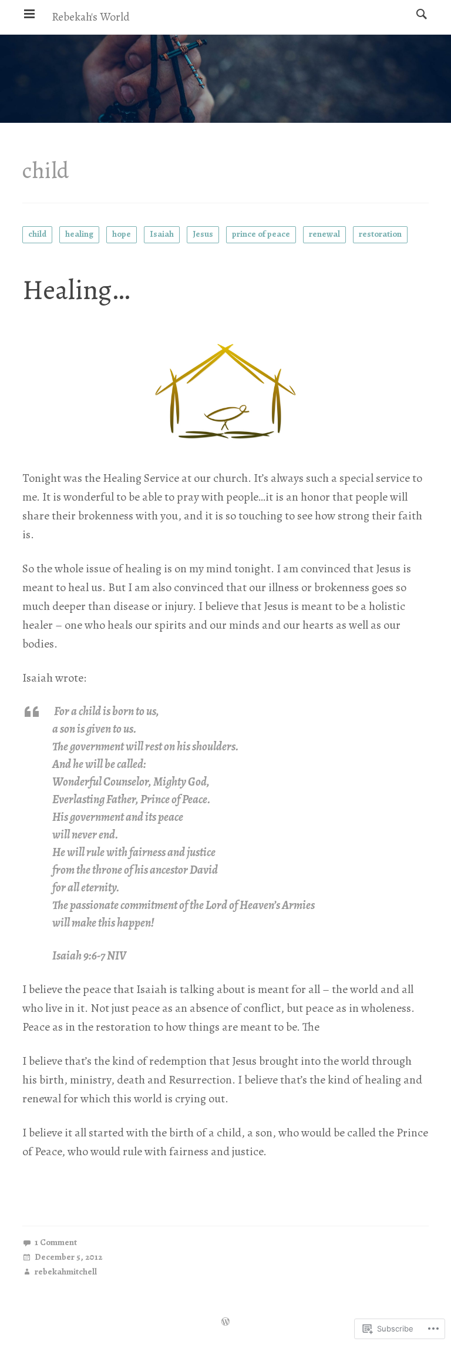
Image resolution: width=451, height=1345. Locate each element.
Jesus (203, 234)
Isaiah (162, 234)
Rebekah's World (91, 17)
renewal (324, 234)
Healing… (76, 289)
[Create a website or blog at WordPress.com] (225, 1322)
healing (79, 234)
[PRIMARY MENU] (29, 14)
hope (121, 234)
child (37, 234)
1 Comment (56, 1243)
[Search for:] (419, 14)
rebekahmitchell (66, 1272)
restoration (380, 234)
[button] (225, 391)
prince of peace (261, 234)
